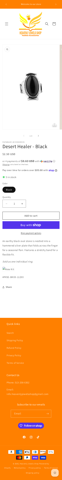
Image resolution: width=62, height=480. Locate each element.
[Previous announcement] (6, 4)
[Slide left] (23, 135)
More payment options (31, 233)
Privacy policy (35, 468)
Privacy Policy (14, 355)
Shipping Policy (15, 340)
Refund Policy (14, 347)
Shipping (5, 164)
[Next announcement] (56, 4)
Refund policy (20, 468)
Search (10, 332)
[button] (6, 24)
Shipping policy (33, 473)
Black (9, 189)
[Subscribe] (47, 414)
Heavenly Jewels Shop (29, 463)
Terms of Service (15, 362)
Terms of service (51, 468)
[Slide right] (38, 135)
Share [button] (9, 286)
